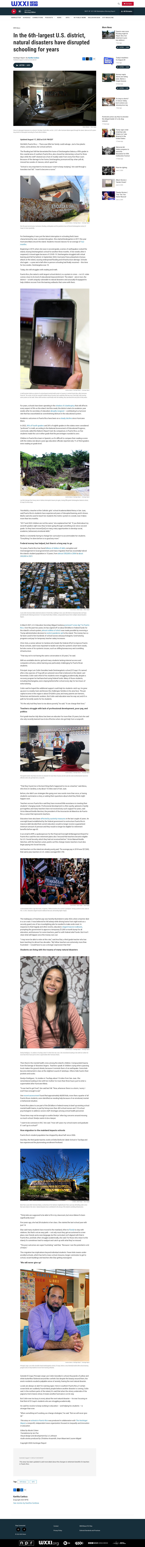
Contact (56, 1526)
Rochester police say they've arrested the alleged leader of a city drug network (115, 119)
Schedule (26, 17)
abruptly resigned (57, 411)
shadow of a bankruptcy (65, 406)
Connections (37, 17)
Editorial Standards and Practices (90, 1530)
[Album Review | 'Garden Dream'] (108, 183)
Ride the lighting (121, 167)
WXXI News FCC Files (86, 1526)
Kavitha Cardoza (33, 58)
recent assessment (31, 1096)
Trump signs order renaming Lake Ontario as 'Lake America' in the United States (122, 134)
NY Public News (80, 17)
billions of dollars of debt (55, 548)
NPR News (16, 28)
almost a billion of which (51, 630)
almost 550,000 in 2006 (67, 553)
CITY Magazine (108, 17)
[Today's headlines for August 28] (108, 61)
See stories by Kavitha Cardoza (26, 1503)
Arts (68, 17)
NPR (33, 1482)
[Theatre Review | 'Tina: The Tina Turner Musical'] (108, 195)
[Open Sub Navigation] (54, 17)
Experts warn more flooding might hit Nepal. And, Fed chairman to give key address (122, 36)
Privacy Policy (58, 1530)
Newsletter (16, 17)
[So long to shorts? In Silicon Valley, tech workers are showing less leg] (108, 102)
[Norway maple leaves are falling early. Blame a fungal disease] (108, 77)
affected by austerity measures (53, 819)
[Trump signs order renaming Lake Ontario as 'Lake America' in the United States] (108, 133)
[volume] (19, 11)
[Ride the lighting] (108, 171)
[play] (13, 11)
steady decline (66, 418)
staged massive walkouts (72, 927)
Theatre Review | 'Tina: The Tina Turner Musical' (122, 194)
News (59, 17)
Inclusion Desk (94, 17)
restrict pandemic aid (54, 633)
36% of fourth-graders (35, 426)
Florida (71, 1230)
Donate (129, 4)
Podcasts (49, 17)
